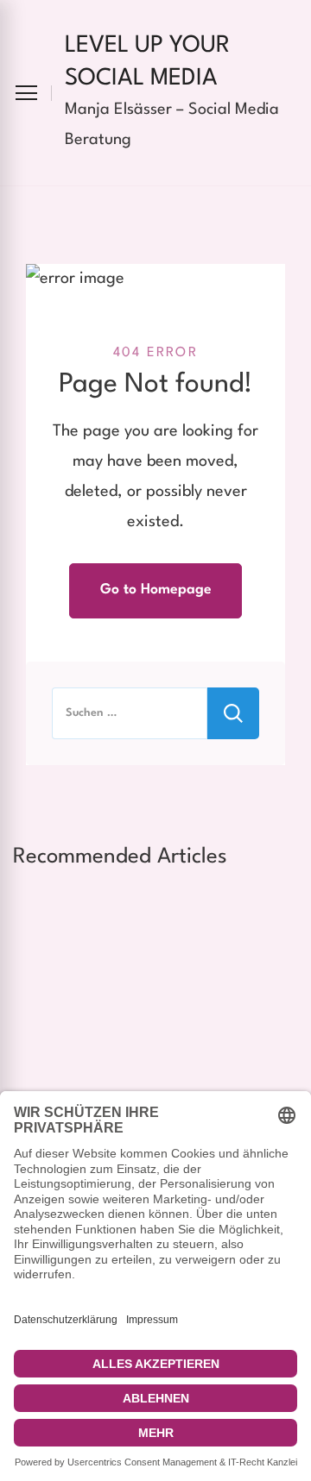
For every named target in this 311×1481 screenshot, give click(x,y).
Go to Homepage (156, 590)
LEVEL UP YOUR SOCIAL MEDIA (147, 62)
